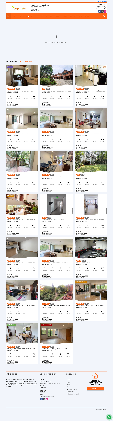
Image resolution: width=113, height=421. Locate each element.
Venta (21, 16)
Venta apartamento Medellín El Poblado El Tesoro (56, 177)
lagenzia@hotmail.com (37, 7)
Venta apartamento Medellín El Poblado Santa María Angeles (22, 177)
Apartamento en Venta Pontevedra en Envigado (56, 306)
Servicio (49, 16)
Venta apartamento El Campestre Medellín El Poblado (91, 134)
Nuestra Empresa (69, 16)
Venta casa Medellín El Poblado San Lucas (90, 177)
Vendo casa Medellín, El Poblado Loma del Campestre (56, 91)
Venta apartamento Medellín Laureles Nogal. (22, 91)
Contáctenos (84, 16)
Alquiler (29, 16)
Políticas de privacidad (73, 394)
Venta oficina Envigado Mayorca (53, 220)
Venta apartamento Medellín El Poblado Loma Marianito (22, 134)
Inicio (14, 16)
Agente (57, 16)
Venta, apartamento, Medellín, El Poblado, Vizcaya (56, 349)
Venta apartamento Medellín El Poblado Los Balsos (91, 306)
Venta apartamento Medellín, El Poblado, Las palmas (22, 263)
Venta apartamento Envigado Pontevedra (90, 220)
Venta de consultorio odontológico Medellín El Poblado (91, 91)
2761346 (35, 9)
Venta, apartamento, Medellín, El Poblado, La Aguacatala (22, 349)
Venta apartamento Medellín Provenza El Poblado (22, 220)
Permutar (39, 16)
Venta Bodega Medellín (84, 263)
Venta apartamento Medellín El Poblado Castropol (22, 306)
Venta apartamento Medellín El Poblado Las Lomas (56, 134)
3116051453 (36, 11)
